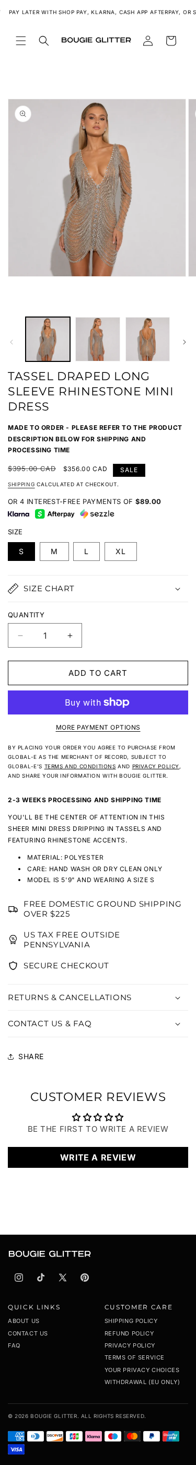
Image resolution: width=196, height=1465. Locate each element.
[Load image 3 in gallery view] (147, 339)
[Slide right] (184, 342)
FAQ (14, 1345)
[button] (20, 40)
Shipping (21, 484)
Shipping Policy (131, 1321)
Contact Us (28, 1333)
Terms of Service (135, 1357)
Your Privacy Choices (142, 1370)
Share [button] (31, 1056)
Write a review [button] (98, 1157)
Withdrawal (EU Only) (142, 1382)
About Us (24, 1321)
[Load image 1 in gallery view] (48, 339)
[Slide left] (11, 342)
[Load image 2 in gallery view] (97, 339)
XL (121, 551)
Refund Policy (129, 1333)
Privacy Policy (130, 1345)
